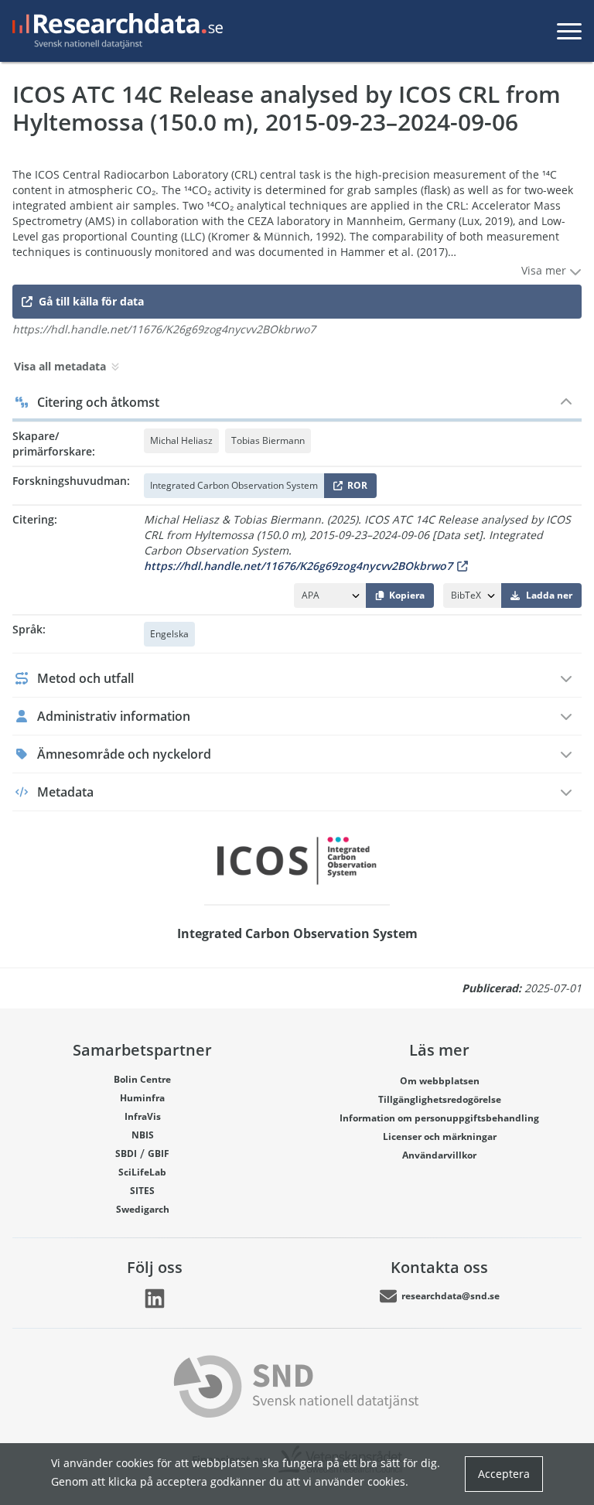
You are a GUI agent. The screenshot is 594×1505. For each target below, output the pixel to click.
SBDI (126, 1153)
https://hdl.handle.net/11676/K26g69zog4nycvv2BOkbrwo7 (298, 565)
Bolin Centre (142, 1079)
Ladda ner (549, 595)
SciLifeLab (142, 1172)
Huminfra (142, 1097)
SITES (142, 1190)
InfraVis (143, 1116)
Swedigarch (142, 1209)
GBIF (158, 1153)
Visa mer (545, 270)
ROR (355, 488)
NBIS (142, 1135)
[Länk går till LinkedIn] (155, 1298)
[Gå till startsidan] (114, 31)
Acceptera (504, 1473)
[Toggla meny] (569, 31)
